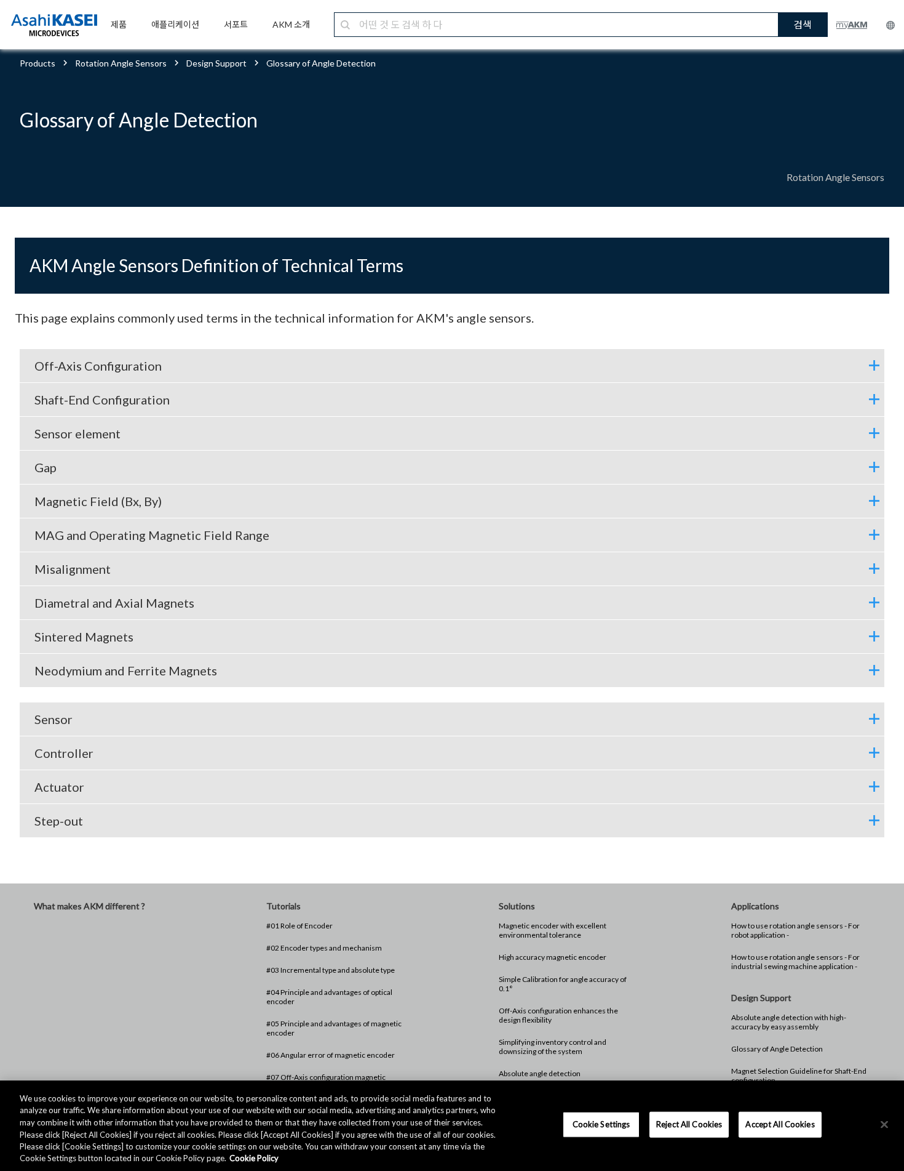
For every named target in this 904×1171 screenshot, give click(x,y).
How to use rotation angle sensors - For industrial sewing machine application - (795, 961)
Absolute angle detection (540, 1073)
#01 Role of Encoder (299, 925)
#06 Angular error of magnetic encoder (330, 1055)
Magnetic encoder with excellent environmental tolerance (552, 930)
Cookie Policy (254, 1158)
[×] (884, 1124)
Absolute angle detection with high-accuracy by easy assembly (788, 1022)
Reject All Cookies (689, 1124)
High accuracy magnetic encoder (552, 957)
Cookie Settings (601, 1124)
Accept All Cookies (779, 1124)
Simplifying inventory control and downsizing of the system (552, 1046)
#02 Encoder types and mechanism (324, 947)
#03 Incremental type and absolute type (330, 970)
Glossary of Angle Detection (777, 1048)
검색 (802, 24)
